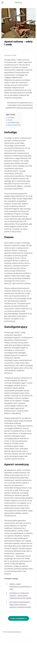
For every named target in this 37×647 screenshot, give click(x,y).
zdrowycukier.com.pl (24, 108)
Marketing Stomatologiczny (14, 631)
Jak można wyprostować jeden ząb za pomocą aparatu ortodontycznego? (20, 604)
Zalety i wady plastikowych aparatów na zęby (20, 586)
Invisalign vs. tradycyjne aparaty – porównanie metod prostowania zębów (20, 595)
